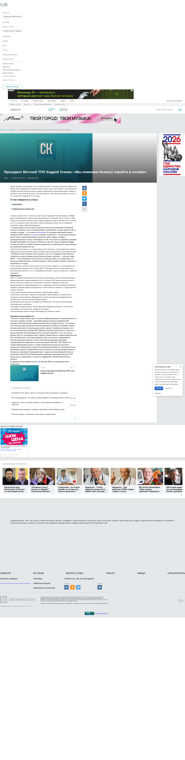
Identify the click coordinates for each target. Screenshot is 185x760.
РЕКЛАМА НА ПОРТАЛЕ (174, 101)
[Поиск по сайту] (2, 5)
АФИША (63, 101)
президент (41, 232)
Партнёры (37, 579)
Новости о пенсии (15, 104)
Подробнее (168, 388)
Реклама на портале (12, 87)
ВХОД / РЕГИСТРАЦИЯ (164, 109)
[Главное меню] (6, 4)
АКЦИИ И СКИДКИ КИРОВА (11, 426)
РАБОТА (110, 573)
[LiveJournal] (84, 203)
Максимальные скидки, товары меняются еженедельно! (11, 450)
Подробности (13, 129)
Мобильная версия (41, 583)
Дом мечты (27, 104)
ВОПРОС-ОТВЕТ (38, 101)
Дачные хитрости (60, 104)
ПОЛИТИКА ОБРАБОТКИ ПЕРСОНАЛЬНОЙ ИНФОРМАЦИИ (15, 583)
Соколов (33, 235)
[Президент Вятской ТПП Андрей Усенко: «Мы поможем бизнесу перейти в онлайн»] (78, 158)
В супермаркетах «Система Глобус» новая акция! (13, 446)
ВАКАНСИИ (52, 101)
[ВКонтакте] (84, 188)
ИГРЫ (72, 101)
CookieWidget (158, 393)
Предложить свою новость (13, 16)
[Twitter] (84, 198)
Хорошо (158, 388)
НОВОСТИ (13, 101)
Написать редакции (8, 579)
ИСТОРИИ (25, 101)
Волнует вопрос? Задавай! (12, 31)
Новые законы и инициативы (42, 104)
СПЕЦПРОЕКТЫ (176, 573)
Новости (4, 129)
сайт (39, 361)
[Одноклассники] (84, 193)
